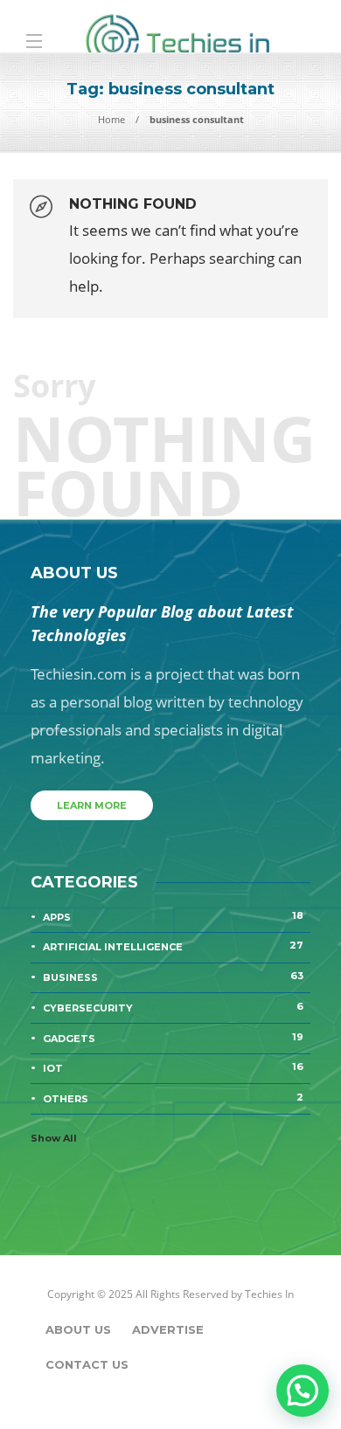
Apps (173, 916)
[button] (302, 1390)
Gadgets (173, 1038)
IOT (173, 1067)
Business (173, 977)
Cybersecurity (173, 1007)
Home (111, 119)
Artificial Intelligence (173, 946)
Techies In (269, 1294)
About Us (78, 1329)
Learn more (92, 805)
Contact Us (87, 1364)
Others (173, 1098)
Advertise (168, 1329)
